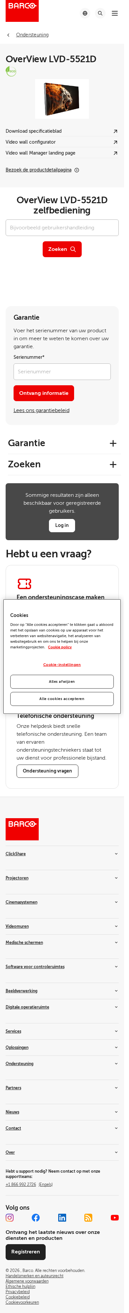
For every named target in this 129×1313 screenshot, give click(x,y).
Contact (13, 1128)
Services (13, 1031)
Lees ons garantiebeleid (41, 410)
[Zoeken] (100, 13)
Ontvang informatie (43, 393)
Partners (13, 1088)
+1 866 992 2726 (29, 1184)
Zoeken (57, 249)
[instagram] (10, 1218)
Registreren (25, 1252)
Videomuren (17, 926)
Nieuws (12, 1112)
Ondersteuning (19, 1063)
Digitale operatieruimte (27, 1007)
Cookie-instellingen (62, 665)
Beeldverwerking (21, 991)
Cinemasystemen (21, 902)
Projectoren (17, 878)
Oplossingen (17, 1047)
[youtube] (115, 1218)
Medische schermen (24, 942)
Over (10, 1152)
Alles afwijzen (62, 682)
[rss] (88, 1218)
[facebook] (36, 1218)
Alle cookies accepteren (61, 699)
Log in (62, 525)
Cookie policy (60, 647)
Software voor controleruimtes (35, 966)
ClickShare (16, 854)
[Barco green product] (62, 71)
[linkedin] (62, 1218)
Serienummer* (29, 357)
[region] (62, 656)
